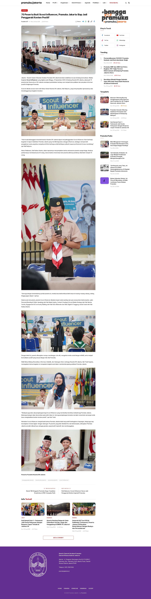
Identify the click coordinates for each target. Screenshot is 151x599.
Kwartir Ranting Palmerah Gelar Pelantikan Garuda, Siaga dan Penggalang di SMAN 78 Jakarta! (58, 522)
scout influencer (64, 480)
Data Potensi (76, 3)
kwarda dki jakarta (41, 480)
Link (104, 3)
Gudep (91, 588)
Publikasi (96, 3)
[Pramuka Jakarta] (31, 3)
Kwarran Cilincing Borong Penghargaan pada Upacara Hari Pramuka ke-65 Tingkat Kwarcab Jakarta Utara (119, 100)
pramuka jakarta (52, 480)
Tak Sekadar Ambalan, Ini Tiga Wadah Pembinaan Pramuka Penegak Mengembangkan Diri (118, 155)
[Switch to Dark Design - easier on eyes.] (126, 2)
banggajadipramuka (27, 480)
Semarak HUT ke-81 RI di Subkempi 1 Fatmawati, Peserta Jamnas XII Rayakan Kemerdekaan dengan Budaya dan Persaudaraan (83, 524)
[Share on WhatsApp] (85, 21)
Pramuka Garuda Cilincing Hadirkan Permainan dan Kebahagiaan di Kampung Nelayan (118, 112)
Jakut (23, 517)
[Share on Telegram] (83, 21)
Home (48, 3)
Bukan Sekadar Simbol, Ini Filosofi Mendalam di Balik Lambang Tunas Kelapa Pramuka (119, 181)
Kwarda (24, 10)
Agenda (87, 3)
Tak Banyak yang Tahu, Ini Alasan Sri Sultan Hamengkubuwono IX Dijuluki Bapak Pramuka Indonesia (120, 168)
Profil (54, 3)
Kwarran (49, 517)
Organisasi (64, 3)
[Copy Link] (91, 21)
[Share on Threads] (88, 21)
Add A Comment (58, 537)
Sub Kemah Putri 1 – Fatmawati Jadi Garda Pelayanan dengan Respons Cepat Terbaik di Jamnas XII (31, 523)
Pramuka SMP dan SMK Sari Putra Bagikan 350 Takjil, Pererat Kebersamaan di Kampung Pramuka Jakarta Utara (116, 70)
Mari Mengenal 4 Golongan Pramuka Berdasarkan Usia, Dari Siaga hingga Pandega (119, 143)
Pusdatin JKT (24, 21)
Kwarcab (75, 588)
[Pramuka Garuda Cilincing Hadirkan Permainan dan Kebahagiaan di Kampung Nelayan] (104, 112)
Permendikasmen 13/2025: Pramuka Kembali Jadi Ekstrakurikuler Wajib (116, 59)
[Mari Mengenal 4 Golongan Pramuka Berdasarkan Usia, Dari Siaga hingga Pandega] (104, 144)
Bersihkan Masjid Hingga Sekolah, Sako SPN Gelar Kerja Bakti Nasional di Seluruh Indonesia (116, 81)
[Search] (129, 3)
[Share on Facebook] (94, 21)
